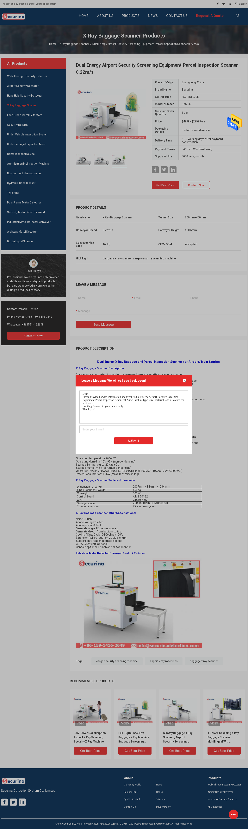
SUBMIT (134, 441)
